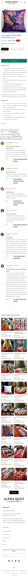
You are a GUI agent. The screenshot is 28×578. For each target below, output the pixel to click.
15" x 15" (5, 49)
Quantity (3, 52)
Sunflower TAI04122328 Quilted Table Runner (7, 354)
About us (5, 544)
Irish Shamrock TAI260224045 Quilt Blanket (18, 203)
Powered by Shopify (13, 570)
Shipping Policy (6, 531)
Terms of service (15, 572)
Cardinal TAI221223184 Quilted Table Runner (20, 439)
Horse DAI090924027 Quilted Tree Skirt (19, 375)
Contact (4, 541)
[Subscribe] (23, 555)
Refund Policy (6, 534)
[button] (3, 2)
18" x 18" (13, 49)
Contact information (23, 570)
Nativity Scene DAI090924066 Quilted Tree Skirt (20, 396)
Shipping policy (7, 572)
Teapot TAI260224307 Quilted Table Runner (7, 482)
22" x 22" (21, 49)
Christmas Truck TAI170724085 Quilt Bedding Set (7, 460)
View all (14, 492)
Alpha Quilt (7, 570)
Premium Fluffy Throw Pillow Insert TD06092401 (7, 396)
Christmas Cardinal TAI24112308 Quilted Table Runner (19, 461)
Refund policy (14, 575)
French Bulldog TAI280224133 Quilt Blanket (18, 181)
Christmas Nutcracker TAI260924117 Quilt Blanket (19, 333)
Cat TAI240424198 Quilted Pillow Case (6, 439)
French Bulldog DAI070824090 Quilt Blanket (20, 354)
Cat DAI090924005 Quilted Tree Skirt (20, 418)
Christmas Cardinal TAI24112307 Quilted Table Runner (19, 483)
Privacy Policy (6, 537)
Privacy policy (22, 572)
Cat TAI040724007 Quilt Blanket (7, 332)
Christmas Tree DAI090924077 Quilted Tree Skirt (7, 375)
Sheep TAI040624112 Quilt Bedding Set (6, 418)
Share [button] (4, 123)
